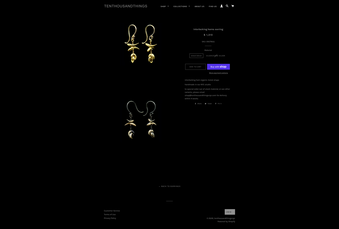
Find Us (213, 6)
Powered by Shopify (226, 221)
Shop (163, 6)
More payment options (218, 73)
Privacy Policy (110, 218)
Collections (180, 6)
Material (208, 50)
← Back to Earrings (169, 186)
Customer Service (112, 211)
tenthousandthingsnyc (224, 218)
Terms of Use (110, 214)
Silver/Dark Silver (215, 56)
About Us (199, 6)
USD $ (228, 212)
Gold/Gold (196, 56)
